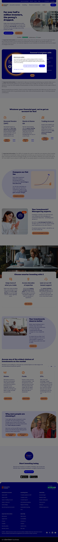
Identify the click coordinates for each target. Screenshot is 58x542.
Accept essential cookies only (30, 65)
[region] (29, 63)
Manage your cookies (18, 69)
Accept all (42, 65)
